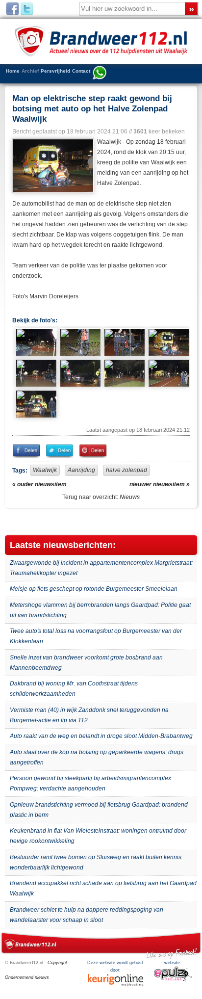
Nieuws (130, 497)
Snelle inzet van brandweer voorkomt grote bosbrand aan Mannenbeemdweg (86, 662)
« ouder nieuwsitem (39, 484)
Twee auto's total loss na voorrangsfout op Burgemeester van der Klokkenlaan (96, 636)
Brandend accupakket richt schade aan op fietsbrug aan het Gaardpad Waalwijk (103, 888)
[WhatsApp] (99, 73)
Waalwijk (45, 470)
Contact (81, 71)
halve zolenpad (126, 470)
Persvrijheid (55, 71)
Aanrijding (81, 470)
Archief (30, 71)
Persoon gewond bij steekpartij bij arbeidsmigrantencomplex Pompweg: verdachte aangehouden (90, 783)
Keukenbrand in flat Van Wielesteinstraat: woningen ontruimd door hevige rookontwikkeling (98, 835)
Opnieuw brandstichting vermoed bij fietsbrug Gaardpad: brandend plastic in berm (99, 809)
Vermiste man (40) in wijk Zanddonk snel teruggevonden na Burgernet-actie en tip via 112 (89, 715)
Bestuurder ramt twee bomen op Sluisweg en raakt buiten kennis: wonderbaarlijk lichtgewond (96, 862)
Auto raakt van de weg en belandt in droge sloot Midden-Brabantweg (101, 736)
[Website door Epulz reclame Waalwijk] (173, 979)
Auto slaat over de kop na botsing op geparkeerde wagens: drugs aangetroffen (96, 757)
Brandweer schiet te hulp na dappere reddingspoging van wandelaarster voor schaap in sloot (86, 914)
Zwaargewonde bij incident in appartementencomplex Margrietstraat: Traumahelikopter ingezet (101, 568)
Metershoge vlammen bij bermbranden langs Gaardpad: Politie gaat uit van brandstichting (100, 610)
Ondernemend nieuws (27, 977)
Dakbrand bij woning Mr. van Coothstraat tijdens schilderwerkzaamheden (74, 688)
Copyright (57, 962)
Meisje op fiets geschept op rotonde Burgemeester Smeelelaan (93, 588)
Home (13, 71)
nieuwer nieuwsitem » (159, 484)
